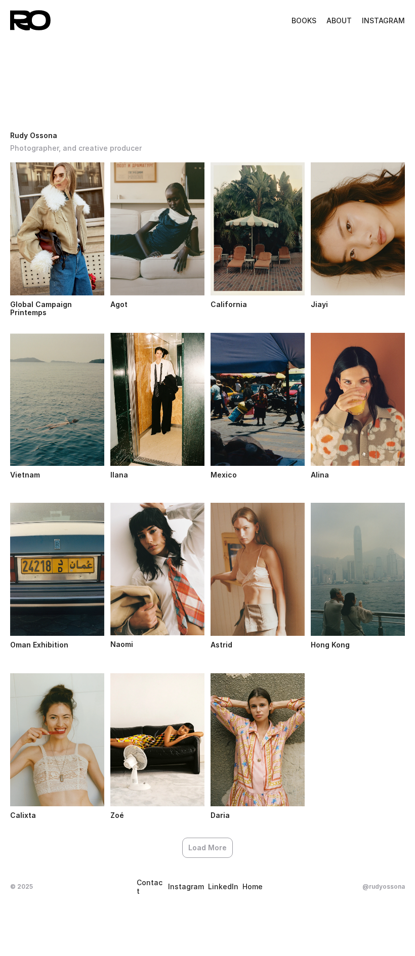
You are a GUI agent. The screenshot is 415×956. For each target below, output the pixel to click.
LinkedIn (223, 886)
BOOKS (304, 20)
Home (252, 886)
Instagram (186, 886)
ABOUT (339, 20)
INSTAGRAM (383, 20)
